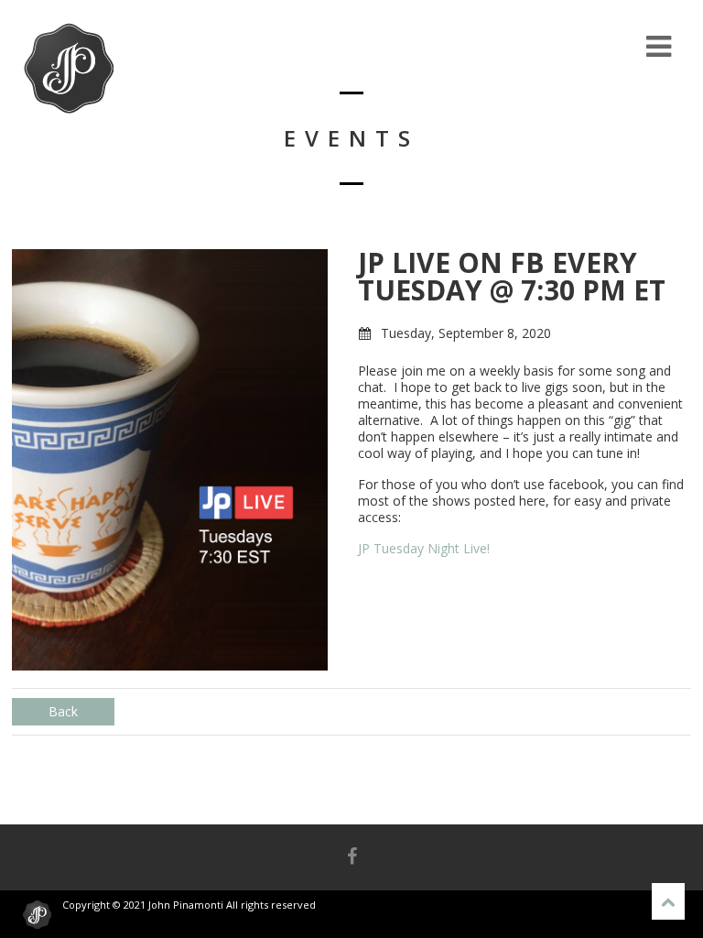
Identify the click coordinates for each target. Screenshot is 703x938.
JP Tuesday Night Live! (424, 548)
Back (63, 711)
